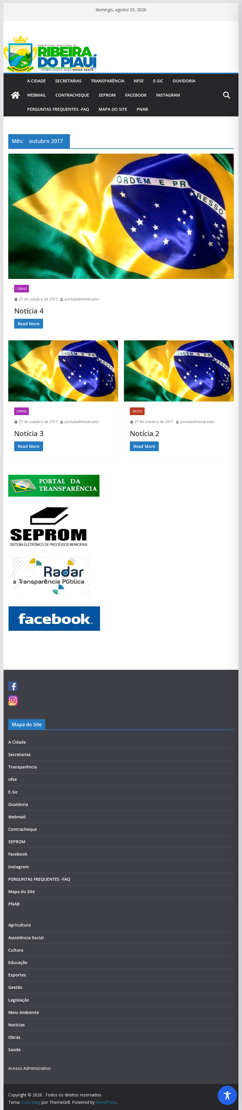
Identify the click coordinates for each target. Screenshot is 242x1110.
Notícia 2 (144, 433)
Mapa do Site (113, 109)
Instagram (168, 95)
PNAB (142, 109)
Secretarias (68, 81)
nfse (139, 81)
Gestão (15, 987)
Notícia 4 (29, 311)
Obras (22, 289)
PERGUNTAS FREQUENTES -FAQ (58, 109)
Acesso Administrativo (29, 1068)
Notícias (16, 1025)
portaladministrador (82, 299)
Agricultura (19, 925)
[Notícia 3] (63, 371)
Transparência (107, 81)
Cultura (15, 950)
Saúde (137, 411)
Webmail (36, 95)
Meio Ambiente (23, 1012)
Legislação (18, 1000)
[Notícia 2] (179, 371)
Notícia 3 (29, 433)
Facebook (136, 95)
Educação (17, 962)
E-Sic (158, 81)
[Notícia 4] (120, 216)
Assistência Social (26, 937)
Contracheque (72, 95)
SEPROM (107, 95)
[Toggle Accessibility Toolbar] (227, 1095)
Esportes (17, 975)
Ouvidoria (184, 81)
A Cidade (36, 81)
